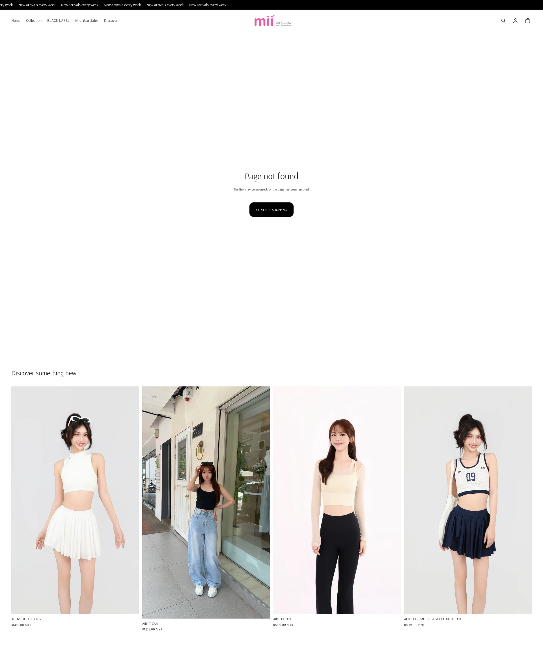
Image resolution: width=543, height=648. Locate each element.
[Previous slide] (19, 500)
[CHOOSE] (130, 605)
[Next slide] (130, 500)
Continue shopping (271, 210)
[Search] (503, 21)
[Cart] (528, 21)
